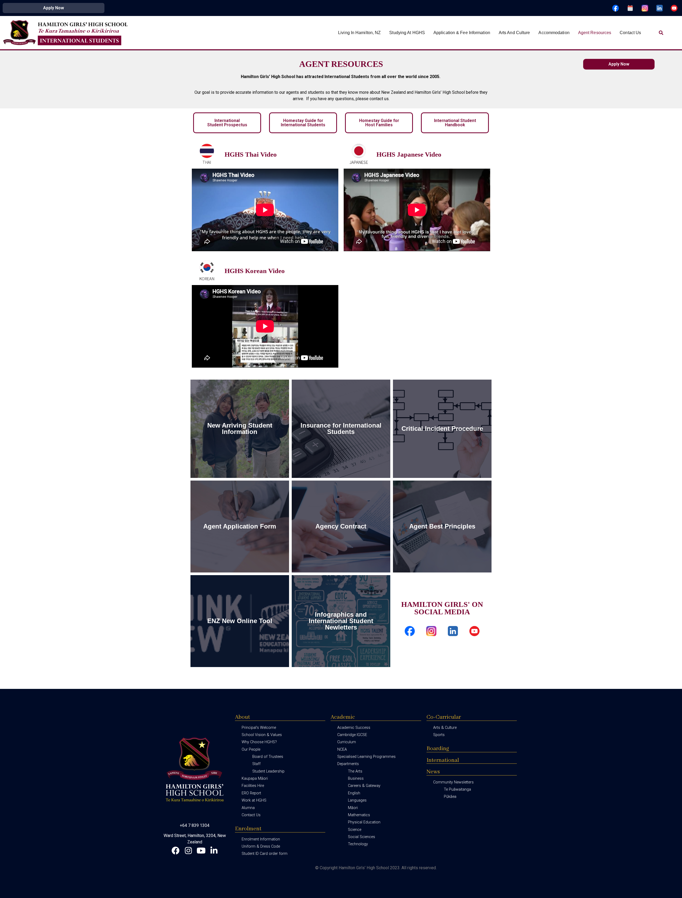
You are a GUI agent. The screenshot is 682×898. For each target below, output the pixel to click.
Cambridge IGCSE (352, 735)
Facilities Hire (253, 785)
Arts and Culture (514, 32)
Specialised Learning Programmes (366, 756)
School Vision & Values (262, 735)
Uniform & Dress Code (261, 846)
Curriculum (346, 742)
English (354, 793)
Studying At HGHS (407, 32)
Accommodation (553, 32)
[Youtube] (201, 850)
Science (354, 829)
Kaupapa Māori (255, 778)
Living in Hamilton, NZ (359, 32)
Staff (256, 764)
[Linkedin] (214, 850)
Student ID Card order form (264, 853)
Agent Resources (594, 32)
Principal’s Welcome (259, 727)
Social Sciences (361, 837)
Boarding (438, 748)
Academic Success (353, 727)
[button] (661, 33)
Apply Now (53, 7)
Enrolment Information (261, 839)
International (443, 760)
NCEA (342, 749)
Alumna (248, 808)
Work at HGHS (254, 800)
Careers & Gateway (364, 785)
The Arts (355, 771)
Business (356, 778)
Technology (358, 844)
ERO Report (251, 793)
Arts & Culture (445, 727)
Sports (439, 735)
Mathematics (359, 815)
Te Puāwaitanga (457, 789)
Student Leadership (268, 771)
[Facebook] (175, 850)
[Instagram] (188, 850)
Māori (353, 808)
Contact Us (630, 32)
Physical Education (364, 822)
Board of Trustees (267, 756)
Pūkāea (450, 796)
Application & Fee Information (461, 32)
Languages (357, 800)
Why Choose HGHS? (259, 742)
